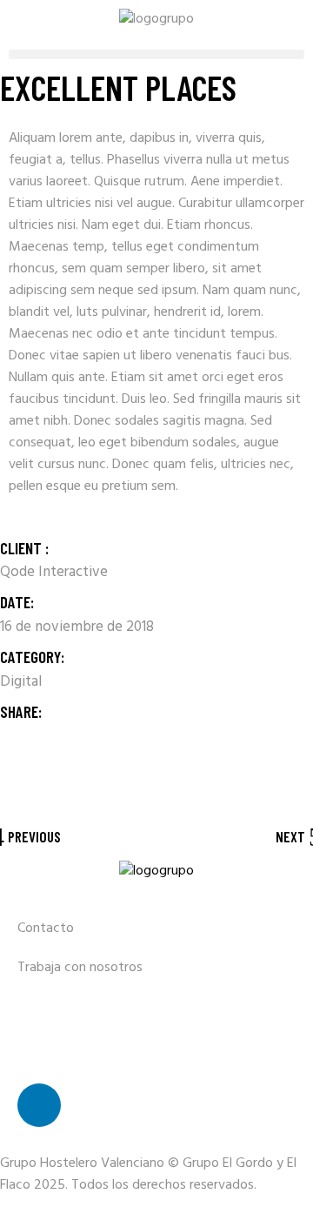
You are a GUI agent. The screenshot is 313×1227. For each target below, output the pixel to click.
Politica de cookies (72, 1046)
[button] (156, 54)
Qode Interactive (54, 572)
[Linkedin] (39, 1105)
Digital (21, 682)
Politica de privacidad (80, 1007)
